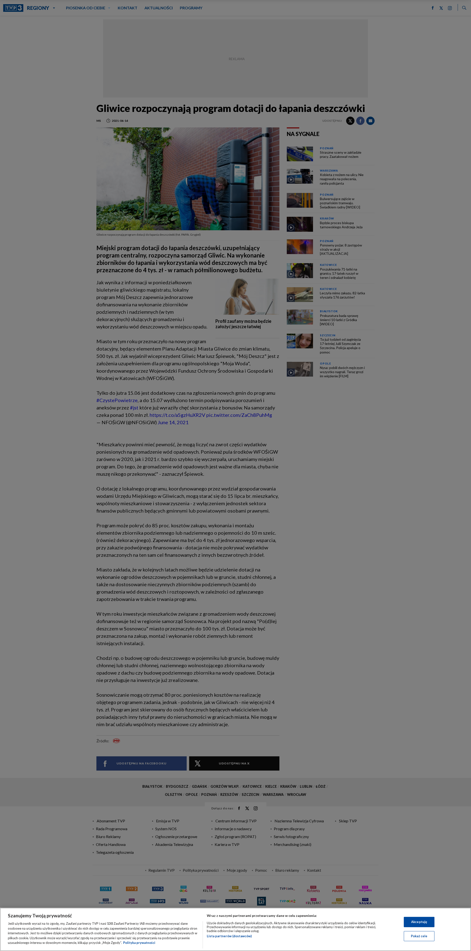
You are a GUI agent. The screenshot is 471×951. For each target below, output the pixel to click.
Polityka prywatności (139, 943)
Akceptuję (419, 922)
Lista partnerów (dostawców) (229, 936)
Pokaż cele (419, 936)
